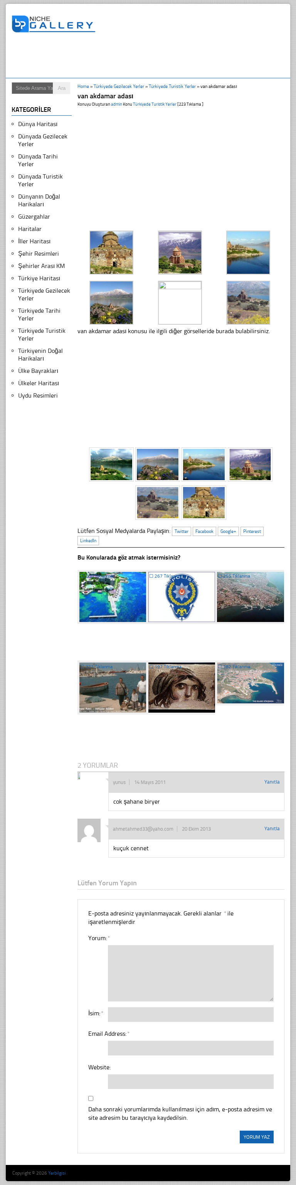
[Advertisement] (152, 56)
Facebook (204, 531)
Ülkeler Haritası (38, 383)
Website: (99, 1067)
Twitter (181, 531)
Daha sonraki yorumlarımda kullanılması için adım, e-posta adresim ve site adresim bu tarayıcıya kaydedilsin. (180, 1113)
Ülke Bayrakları (38, 370)
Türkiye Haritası (39, 278)
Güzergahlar (34, 216)
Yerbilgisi (57, 1173)
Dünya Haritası (37, 124)
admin (116, 104)
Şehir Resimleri (38, 253)
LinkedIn (88, 540)
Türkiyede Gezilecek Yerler (119, 86)
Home (83, 86)
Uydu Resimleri (38, 395)
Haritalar (30, 229)
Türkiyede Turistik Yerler (172, 86)
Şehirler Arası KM (41, 266)
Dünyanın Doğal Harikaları (39, 200)
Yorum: (98, 938)
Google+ (228, 531)
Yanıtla (272, 782)
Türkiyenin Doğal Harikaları (40, 354)
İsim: (95, 1013)
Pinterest (252, 531)
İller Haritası (34, 241)
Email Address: (108, 1033)
